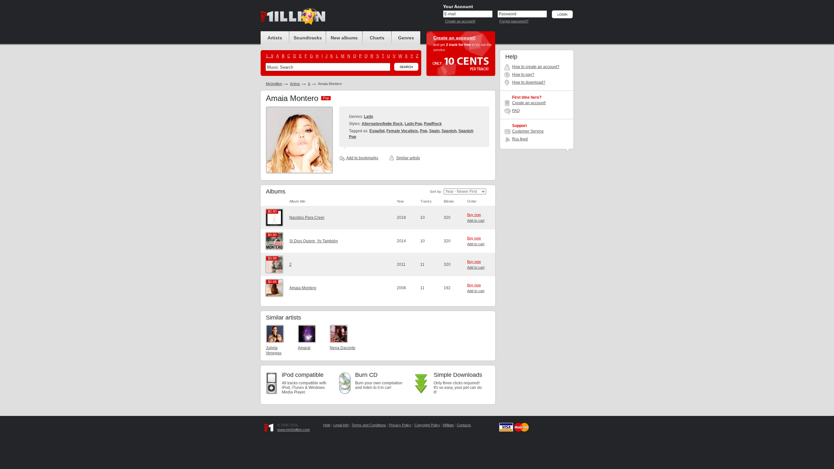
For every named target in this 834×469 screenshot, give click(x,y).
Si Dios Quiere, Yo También (313, 241)
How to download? (528, 82)
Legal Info (341, 425)
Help (326, 425)
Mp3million (274, 84)
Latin (368, 116)
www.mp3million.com (293, 430)
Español (376, 131)
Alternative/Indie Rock (382, 123)
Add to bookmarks (362, 158)
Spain (434, 131)
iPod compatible (303, 375)
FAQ (516, 110)
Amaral (304, 348)
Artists (295, 84)
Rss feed (520, 139)
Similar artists (408, 158)
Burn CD (366, 375)
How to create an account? (535, 66)
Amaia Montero (302, 288)
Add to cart (475, 220)
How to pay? (523, 74)
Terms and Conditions (369, 425)
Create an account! (460, 21)
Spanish (448, 131)
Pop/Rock (433, 123)
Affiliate (448, 425)
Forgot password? (513, 21)
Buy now (474, 215)
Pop (423, 131)
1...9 (269, 56)
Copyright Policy (427, 425)
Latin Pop (413, 123)
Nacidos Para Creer (306, 217)
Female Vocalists (402, 131)
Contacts (464, 425)
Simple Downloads (458, 375)
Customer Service (528, 131)
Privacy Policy (400, 425)
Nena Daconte (342, 348)
